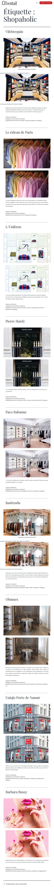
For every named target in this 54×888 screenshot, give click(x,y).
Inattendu (13, 502)
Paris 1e (26, 400)
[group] (36, 2)
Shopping (39, 120)
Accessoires (13, 307)
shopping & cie (40, 778)
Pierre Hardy (15, 321)
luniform (29, 307)
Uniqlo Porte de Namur (23, 697)
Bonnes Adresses (14, 120)
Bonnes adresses (20, 119)
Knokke (27, 120)
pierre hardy (32, 400)
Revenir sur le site (46, 3)
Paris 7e (22, 215)
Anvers (12, 684)
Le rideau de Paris (19, 132)
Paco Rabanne (16, 412)
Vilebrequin (14, 31)
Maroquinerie (35, 307)
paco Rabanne (24, 491)
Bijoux (12, 400)
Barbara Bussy (16, 792)
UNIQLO (8, 780)
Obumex (12, 599)
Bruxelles (22, 120)
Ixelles (27, 587)
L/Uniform (13, 226)
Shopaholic (33, 120)
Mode (30, 587)
